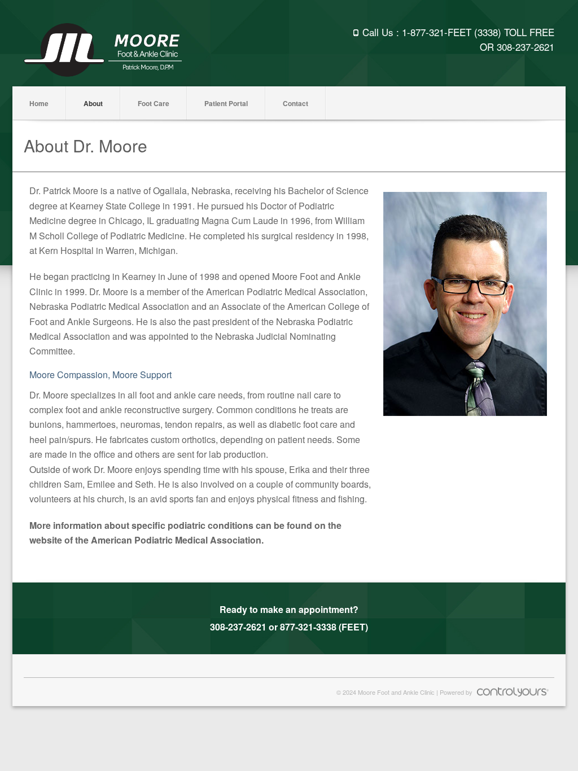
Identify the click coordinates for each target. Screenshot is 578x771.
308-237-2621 (525, 47)
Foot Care (153, 103)
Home (39, 103)
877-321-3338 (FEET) (324, 626)
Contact (295, 103)
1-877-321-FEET (436, 32)
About (93, 103)
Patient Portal (226, 103)
